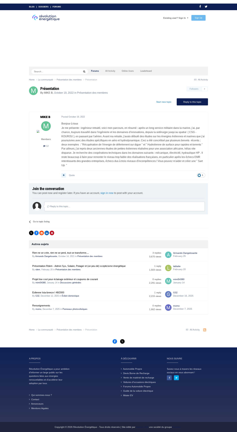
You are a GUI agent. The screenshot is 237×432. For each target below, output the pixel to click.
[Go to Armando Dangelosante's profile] (168, 255)
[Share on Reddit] (41, 233)
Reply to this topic (192, 102)
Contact (35, 399)
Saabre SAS (142, 427)
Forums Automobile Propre (137, 386)
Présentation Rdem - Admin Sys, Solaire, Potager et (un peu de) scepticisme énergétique (79, 266)
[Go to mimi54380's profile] (168, 281)
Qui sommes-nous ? (41, 395)
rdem (37, 269)
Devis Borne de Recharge (136, 373)
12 (47, 146)
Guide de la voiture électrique (138, 391)
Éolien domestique (70, 296)
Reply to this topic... (59, 206)
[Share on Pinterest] (52, 233)
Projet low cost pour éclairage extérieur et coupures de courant (65, 279)
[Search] (84, 71)
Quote (72, 175)
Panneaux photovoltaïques (75, 309)
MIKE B (48, 92)
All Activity (110, 71)
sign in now (107, 193)
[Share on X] (31, 233)
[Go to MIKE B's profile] (33, 90)
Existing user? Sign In (175, 18)
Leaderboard (146, 71)
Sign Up (198, 18)
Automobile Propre (132, 369)
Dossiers (44, 7)
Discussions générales (70, 282)
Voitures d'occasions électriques (139, 382)
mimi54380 (40, 282)
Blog (32, 7)
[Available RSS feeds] (204, 330)
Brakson (177, 427)
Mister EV (128, 395)
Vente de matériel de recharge (138, 377)
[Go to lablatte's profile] (168, 268)
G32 (37, 296)
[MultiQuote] (63, 175)
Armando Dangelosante (46, 256)
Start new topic (163, 102)
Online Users (128, 71)
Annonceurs (37, 403)
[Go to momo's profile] (168, 307)
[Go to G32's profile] (168, 294)
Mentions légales (40, 408)
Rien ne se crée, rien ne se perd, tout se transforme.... (60, 253)
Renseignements (41, 305)
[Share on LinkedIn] (46, 233)
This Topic (71, 71)
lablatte (177, 266)
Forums (57, 7)
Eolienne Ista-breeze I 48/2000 (48, 292)
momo (38, 309)
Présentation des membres (92, 92)
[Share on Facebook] (36, 233)
